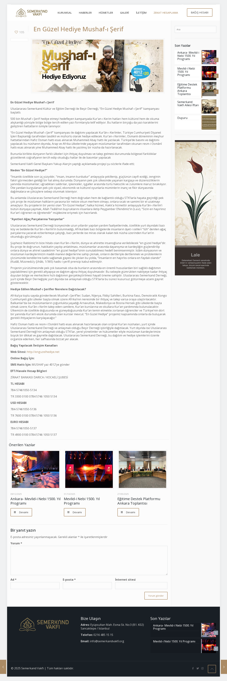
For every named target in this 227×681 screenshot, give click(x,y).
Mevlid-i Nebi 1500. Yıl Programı (82, 501)
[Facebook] (193, 668)
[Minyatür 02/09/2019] (224, 667)
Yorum (16, 543)
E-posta (69, 580)
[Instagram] (202, 668)
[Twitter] (198, 668)
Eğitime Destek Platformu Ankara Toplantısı (138, 501)
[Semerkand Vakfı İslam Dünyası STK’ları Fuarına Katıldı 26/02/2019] (3, 667)
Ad (13, 580)
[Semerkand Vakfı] (31, 13)
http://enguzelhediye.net (43, 352)
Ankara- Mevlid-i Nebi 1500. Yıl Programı (35, 501)
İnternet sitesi (125, 580)
